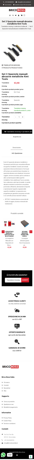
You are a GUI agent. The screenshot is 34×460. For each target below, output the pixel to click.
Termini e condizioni (9, 423)
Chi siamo (6, 382)
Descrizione (17, 147)
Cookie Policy (7, 420)
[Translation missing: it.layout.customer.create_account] (19, 15)
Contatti (6, 385)
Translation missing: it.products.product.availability (8, 111)
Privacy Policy (7, 418)
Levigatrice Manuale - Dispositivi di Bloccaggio (9, 234)
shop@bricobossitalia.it (24, 2)
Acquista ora (17, 136)
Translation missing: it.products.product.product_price (8, 86)
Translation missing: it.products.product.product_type (8, 102)
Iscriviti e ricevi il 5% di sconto (23, 4)
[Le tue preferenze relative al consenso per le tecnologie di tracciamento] (30, 456)
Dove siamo (8, 4)
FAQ (4, 391)
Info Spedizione (17, 153)
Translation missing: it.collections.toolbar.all (14, 26)
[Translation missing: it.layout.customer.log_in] (16, 15)
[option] (13, 52)
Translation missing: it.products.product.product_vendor (8, 94)
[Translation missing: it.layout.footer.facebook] (17, 455)
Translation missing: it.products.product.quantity (8, 120)
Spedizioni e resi (8, 404)
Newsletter (6, 388)
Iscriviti (25, 280)
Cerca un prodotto (9, 401)
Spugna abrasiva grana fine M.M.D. (24, 234)
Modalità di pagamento (10, 407)
